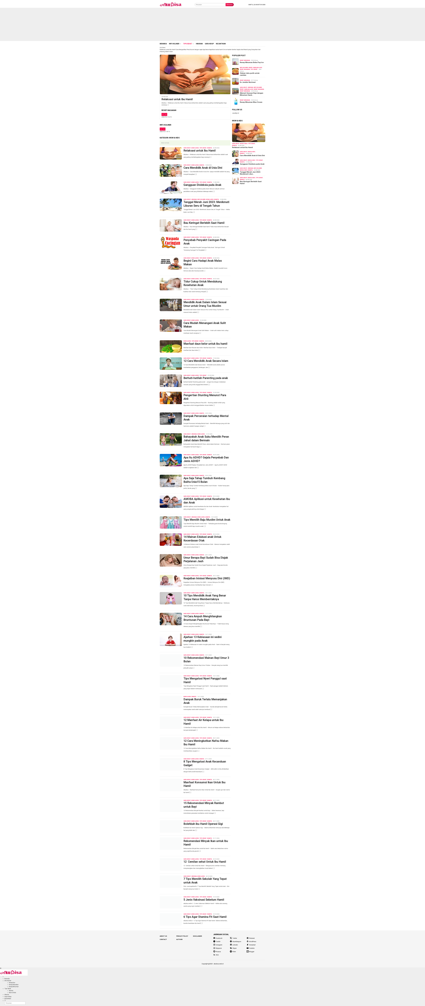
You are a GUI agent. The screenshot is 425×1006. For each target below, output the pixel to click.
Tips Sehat (203, 148)
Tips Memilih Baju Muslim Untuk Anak (207, 519)
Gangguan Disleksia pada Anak (202, 185)
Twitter (234, 938)
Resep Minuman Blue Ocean (251, 102)
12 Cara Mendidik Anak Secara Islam (206, 360)
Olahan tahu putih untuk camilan (249, 74)
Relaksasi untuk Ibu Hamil (167, 49)
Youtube (251, 948)
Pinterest (252, 938)
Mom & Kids (195, 148)
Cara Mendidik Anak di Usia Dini (203, 167)
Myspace (219, 948)
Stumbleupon (236, 941)
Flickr (234, 951)
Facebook (219, 938)
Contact (163, 939)
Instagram (219, 945)
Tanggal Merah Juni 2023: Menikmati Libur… (250, 173)
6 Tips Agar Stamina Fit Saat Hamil (205, 916)
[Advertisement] (212, 24)
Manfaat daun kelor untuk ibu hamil (205, 343)
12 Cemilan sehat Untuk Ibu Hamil (205, 861)
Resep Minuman (245, 60)
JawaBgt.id (235, 113)
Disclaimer (197, 936)
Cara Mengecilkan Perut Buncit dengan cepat (189, 49)
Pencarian (230, 4)
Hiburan (194, 199)
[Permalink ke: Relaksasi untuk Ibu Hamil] (248, 132)
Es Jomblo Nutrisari (248, 82)
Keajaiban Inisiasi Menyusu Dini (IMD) (207, 578)
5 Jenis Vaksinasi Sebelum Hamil (204, 899)
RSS (217, 955)
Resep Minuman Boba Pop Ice (252, 62)
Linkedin (235, 945)
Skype (234, 948)
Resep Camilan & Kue (255, 67)
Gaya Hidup (187, 148)
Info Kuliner (201, 199)
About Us (163, 936)
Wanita (209, 148)
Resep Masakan (245, 69)
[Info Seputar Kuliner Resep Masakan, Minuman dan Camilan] (173, 4)
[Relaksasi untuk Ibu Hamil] (195, 74)
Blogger (251, 951)
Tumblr (218, 941)
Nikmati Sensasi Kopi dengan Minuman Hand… (251, 94)
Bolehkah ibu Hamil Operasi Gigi (203, 823)
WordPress (252, 941)
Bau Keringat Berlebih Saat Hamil (204, 222)
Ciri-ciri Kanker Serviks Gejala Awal (233, 49)
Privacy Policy (182, 936)
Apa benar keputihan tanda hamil (213, 49)
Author (179, 939)
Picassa (218, 951)
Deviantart (252, 945)
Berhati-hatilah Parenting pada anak (206, 378)
